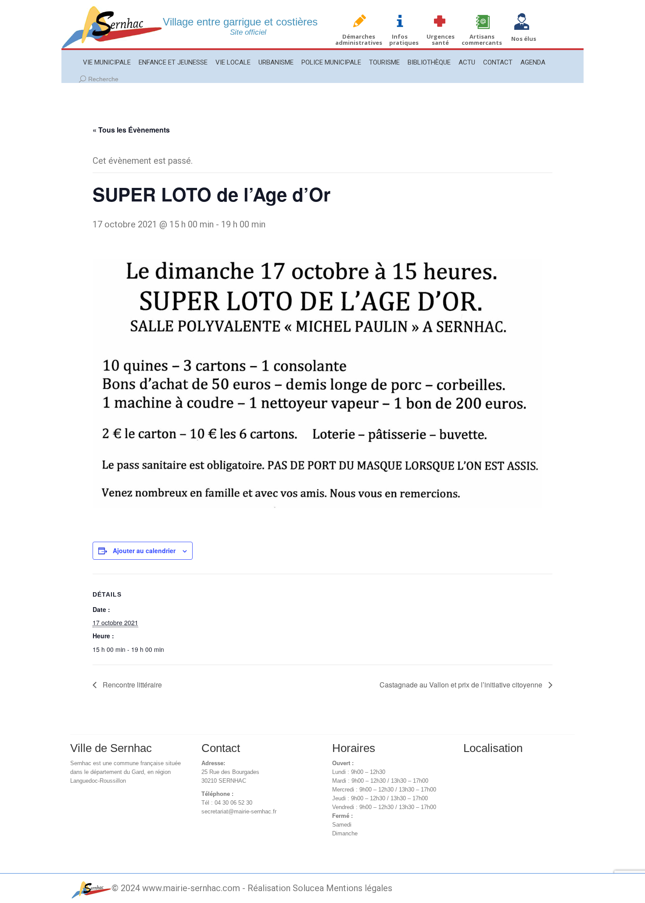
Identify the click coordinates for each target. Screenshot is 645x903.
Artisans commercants (482, 39)
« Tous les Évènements (131, 130)
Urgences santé (440, 39)
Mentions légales (359, 888)
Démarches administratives (358, 39)
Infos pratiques (404, 39)
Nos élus (523, 39)
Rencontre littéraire (131, 685)
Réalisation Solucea (285, 888)
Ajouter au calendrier (144, 550)
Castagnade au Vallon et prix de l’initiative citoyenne (462, 685)
